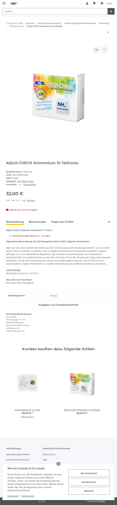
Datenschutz (28, 496)
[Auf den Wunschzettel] (104, 49)
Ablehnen (89, 491)
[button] (87, 3)
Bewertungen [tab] (37, 221)
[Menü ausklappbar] (3, 2)
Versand (31, 200)
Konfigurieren (89, 482)
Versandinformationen (17, 459)
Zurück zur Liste (15, 23)
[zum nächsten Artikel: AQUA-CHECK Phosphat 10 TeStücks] (108, 32)
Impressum (12, 496)
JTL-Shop (101, 501)
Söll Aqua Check (25, 181)
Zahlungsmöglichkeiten (18, 454)
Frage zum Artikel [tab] (62, 221)
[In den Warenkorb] (8, 42)
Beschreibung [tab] (15, 221)
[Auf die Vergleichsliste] (96, 49)
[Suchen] (111, 11)
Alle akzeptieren (89, 473)
